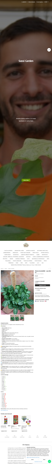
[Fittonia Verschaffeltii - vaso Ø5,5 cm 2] (22, 318)
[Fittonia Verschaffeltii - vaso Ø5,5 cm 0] (12, 318)
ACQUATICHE (16, 254)
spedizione (36, 278)
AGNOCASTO (15, 252)
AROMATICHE (45, 254)
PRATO (45, 260)
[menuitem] (49, 268)
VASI (43, 262)
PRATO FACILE (36, 252)
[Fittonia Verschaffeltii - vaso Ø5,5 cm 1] (17, 318)
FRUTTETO (5, 258)
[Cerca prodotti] (49, 50)
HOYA (28, 258)
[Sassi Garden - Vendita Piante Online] (26, 245)
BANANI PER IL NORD (19, 250)
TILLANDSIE (32, 262)
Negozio (2, 268)
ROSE (17, 262)
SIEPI (26, 262)
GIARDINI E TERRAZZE (20, 258)
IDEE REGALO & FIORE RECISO (38, 258)
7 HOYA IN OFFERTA (8, 250)
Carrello (37, 437)
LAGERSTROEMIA (6, 252)
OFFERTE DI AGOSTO (30, 250)
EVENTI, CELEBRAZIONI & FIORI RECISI (41, 256)
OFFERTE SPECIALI (45, 252)
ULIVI (38, 262)
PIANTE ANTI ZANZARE (25, 252)
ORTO (48, 258)
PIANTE (6, 268)
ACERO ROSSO (7, 254)
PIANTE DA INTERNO (28, 260)
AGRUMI (11, 258)
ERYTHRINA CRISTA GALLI (42, 250)
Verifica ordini (22, 437)
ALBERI (37, 254)
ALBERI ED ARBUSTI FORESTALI (27, 254)
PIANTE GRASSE (38, 260)
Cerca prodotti (7, 437)
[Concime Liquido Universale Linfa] (5, 420)
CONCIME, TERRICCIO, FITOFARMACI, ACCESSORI (13, 256)
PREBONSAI (10, 262)
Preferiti (30, 437)
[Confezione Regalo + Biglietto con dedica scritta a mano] (26, 420)
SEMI (22, 262)
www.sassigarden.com (4, 410)
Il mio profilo (15, 437)
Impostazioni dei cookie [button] (38, 461)
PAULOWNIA (8, 260)
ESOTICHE (28, 256)
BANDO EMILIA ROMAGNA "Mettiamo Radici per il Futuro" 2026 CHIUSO (26, 265)
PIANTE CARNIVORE (17, 260)
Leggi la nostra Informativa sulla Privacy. (33, 457)
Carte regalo (45, 437)
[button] (38, 290)
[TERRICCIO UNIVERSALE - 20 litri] (16, 420)
